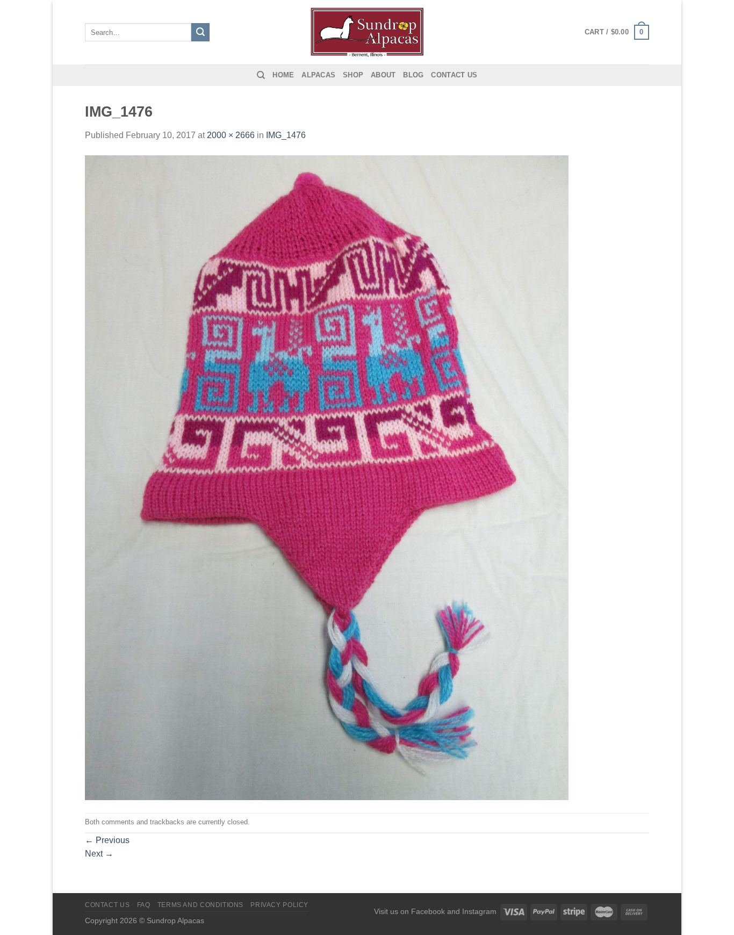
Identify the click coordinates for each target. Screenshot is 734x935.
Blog (413, 75)
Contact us (454, 75)
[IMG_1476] (327, 476)
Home (283, 75)
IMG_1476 (286, 135)
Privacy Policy (279, 905)
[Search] (261, 75)
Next (99, 853)
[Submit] (200, 32)
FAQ (143, 905)
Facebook (428, 911)
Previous (107, 840)
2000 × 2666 (231, 135)
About (383, 75)
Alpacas (318, 75)
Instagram (479, 911)
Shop (353, 75)
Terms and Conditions (200, 905)
